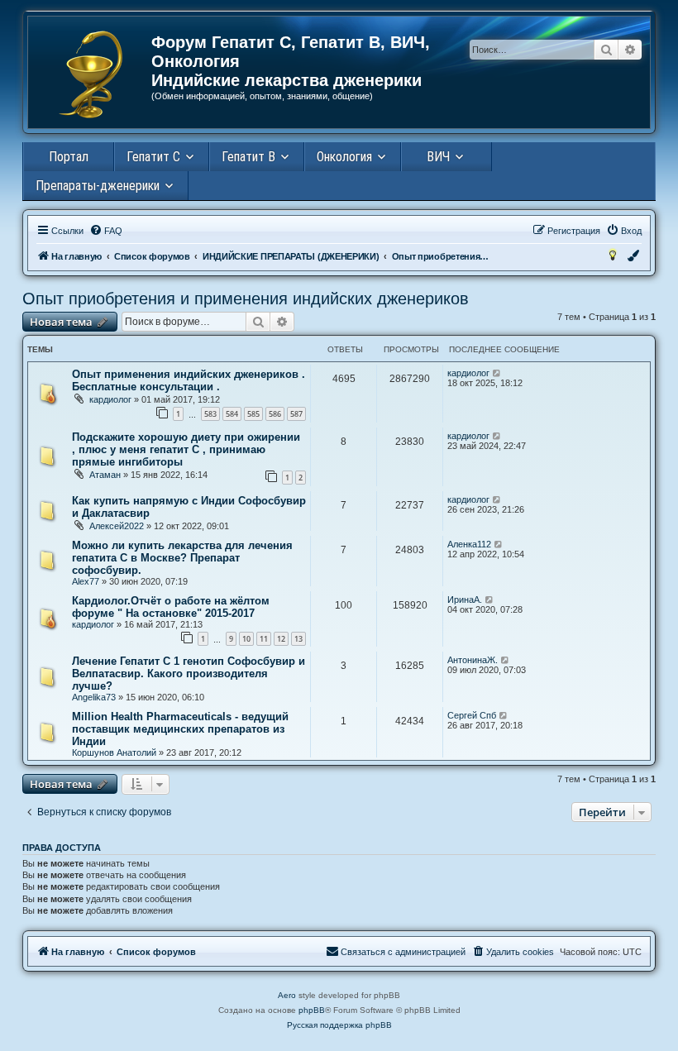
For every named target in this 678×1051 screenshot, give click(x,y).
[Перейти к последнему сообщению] (497, 373)
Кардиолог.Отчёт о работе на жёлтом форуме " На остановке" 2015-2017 (171, 607)
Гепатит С (153, 157)
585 (253, 413)
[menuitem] (105, 231)
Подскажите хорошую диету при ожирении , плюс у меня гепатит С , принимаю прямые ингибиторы (186, 449)
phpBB (311, 1010)
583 (210, 413)
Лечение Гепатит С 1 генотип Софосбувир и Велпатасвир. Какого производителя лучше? (188, 673)
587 (296, 413)
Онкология (344, 157)
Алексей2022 (116, 526)
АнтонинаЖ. (472, 660)
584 (232, 413)
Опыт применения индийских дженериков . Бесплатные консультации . (188, 380)
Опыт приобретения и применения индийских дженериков (245, 298)
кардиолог (110, 399)
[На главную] (90, 74)
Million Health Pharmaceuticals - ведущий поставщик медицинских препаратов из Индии (180, 729)
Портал (68, 157)
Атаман (105, 475)
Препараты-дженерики (98, 185)
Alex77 (85, 581)
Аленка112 (469, 544)
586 (275, 413)
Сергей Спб (471, 715)
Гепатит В (248, 157)
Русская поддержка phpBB (339, 1025)
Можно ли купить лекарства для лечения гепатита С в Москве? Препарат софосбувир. (182, 557)
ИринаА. (464, 599)
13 (298, 638)
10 (246, 638)
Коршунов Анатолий (114, 752)
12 (281, 638)
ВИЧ (438, 157)
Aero (287, 995)
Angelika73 (94, 697)
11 (264, 638)
